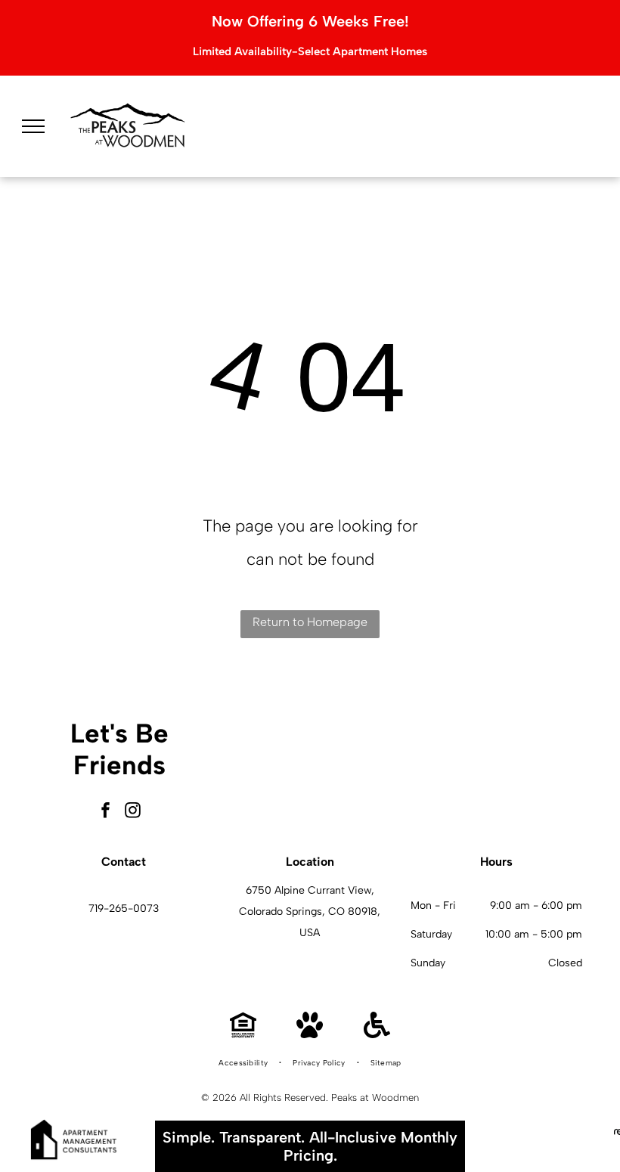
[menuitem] (244, 1063)
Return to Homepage (310, 622)
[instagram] (133, 812)
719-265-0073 (123, 908)
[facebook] (106, 812)
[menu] (33, 126)
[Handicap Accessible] (377, 1034)
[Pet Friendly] (309, 1034)
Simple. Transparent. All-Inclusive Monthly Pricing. (310, 1146)
